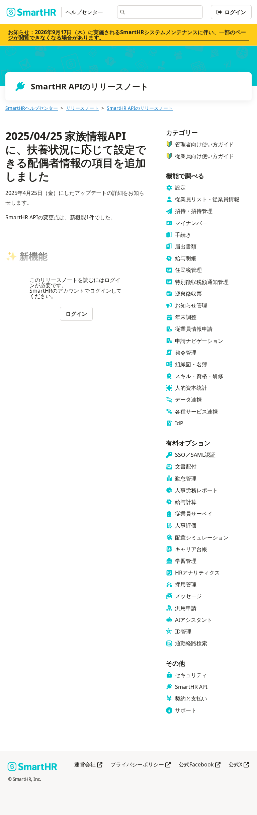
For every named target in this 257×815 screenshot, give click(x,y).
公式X (239, 765)
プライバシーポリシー (140, 765)
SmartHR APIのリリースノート (140, 108)
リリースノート (82, 108)
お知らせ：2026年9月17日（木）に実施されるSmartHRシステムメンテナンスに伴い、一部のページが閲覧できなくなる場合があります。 (127, 34)
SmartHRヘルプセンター (31, 108)
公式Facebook (200, 765)
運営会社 (88, 765)
